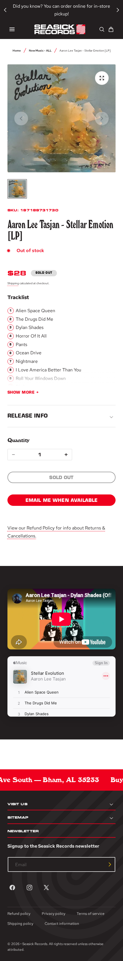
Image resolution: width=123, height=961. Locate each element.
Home (17, 50)
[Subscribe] (110, 864)
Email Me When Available (61, 500)
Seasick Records (34, 944)
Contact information (62, 923)
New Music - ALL (40, 50)
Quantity (18, 440)
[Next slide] (102, 118)
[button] (12, 29)
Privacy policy (53, 913)
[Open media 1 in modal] (102, 78)
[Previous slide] (21, 118)
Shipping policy (20, 923)
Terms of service (90, 913)
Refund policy (18, 913)
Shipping (13, 283)
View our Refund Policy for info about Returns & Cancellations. (56, 532)
